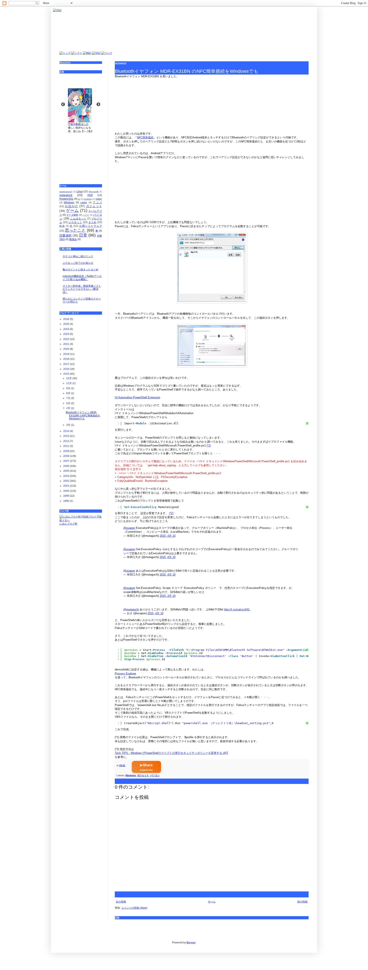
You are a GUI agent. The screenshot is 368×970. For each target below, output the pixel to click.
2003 (66, 476)
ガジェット (143, 775)
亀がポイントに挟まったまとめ (80, 269)
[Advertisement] (80, 155)
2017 (66, 364)
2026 (66, 319)
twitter (99, 199)
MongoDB (94, 191)
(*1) (209, 445)
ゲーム (72, 210)
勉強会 (73, 239)
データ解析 (72, 215)
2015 (66, 373)
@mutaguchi (131, 609)
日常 (83, 235)
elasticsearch (65, 191)
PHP (90, 195)
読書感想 (65, 235)
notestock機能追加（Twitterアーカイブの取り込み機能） (82, 278)
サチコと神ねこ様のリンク (78, 256)
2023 (66, 334)
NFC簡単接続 (145, 137)
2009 (66, 451)
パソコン (155, 775)
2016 (66, 368)
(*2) (171, 513)
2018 (66, 358)
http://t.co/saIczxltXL (237, 609)
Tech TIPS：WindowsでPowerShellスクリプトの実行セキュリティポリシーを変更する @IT (171, 753)
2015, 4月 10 (167, 535)
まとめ (92, 222)
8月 (68, 393)
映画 (62, 226)
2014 (66, 431)
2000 (66, 490)
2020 (66, 348)
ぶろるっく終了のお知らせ (78, 262)
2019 (66, 354)
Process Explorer (125, 673)
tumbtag (88, 199)
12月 (69, 378)
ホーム (212, 901)
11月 (69, 383)
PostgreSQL (66, 198)
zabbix (83, 202)
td (79, 199)
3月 (68, 424)
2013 (66, 436)
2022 (66, 339)
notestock (65, 195)
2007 (66, 460)
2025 (66, 324)
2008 (66, 456)
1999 (66, 495)
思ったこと (75, 230)
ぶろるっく (75, 222)
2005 (66, 470)
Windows (130, 775)
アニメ (97, 202)
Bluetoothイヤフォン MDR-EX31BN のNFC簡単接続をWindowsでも (83, 415)
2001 (66, 485)
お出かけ (71, 206)
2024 (66, 329)
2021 (66, 344)
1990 (66, 500)
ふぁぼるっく (78, 218)
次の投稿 (121, 901)
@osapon (129, 527)
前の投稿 (302, 901)
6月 (68, 403)
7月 (68, 398)
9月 (68, 388)
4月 (68, 408)
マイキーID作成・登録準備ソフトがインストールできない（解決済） (82, 289)
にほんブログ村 (68, 523)
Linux (79, 191)
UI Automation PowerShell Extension (137, 397)
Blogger (191, 942)
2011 (66, 446)
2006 (66, 466)
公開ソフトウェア (90, 225)
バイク (86, 215)
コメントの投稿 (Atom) (134, 907)
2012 (66, 441)
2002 (66, 480)
